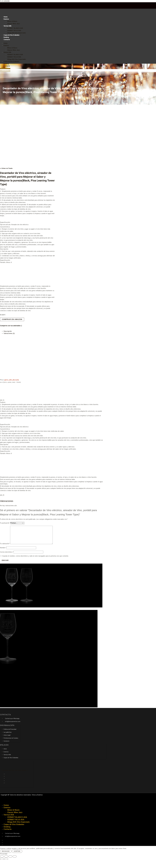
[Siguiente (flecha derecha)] (6, 859)
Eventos (6, 19)
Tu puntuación (5, 523)
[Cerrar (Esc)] (15, 856)
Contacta (7, 39)
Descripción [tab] (8, 331)
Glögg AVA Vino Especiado (16, 33)
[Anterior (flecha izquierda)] (2, 859)
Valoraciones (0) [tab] (9, 333)
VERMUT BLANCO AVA (15, 28)
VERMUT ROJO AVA (14, 30)
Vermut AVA (7, 26)
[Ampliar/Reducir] (2, 856)
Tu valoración (5, 543)
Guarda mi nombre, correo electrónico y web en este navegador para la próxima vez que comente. (35, 556)
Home (5, 17)
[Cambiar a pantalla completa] (6, 856)
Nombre (3, 548)
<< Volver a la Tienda (6, 168)
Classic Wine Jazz (13, 24)
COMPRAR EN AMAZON (12, 319)
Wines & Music (12, 21)
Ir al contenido (5, 1)
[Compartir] (10, 856)
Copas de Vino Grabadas (11, 35)
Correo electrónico (7, 552)
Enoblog (6, 37)
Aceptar (17, 851)
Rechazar (6, 851)
